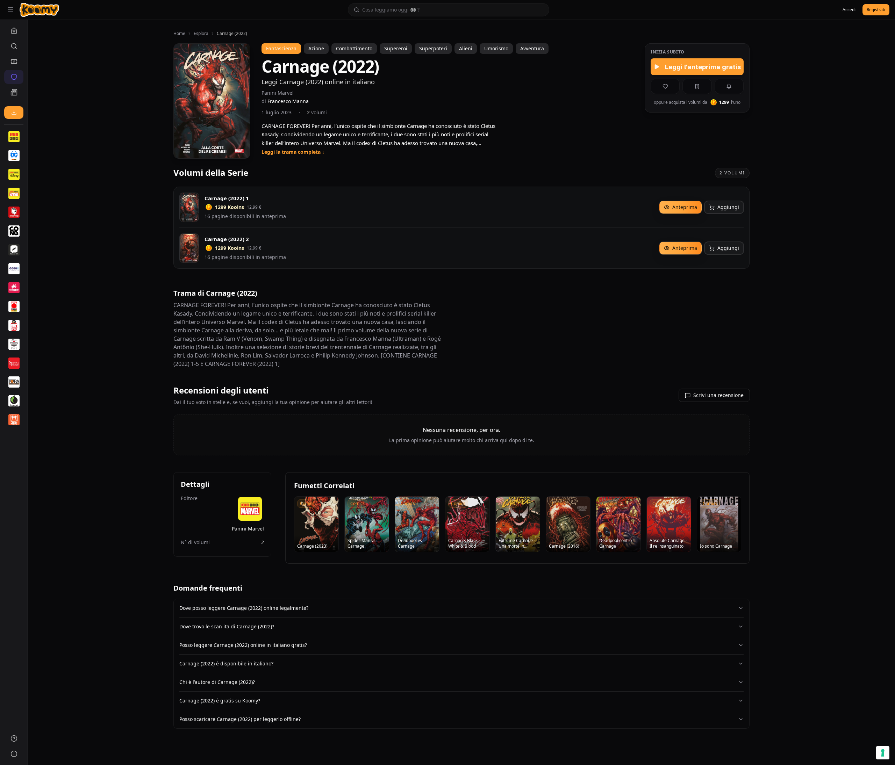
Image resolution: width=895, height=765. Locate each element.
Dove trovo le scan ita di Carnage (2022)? (226, 626)
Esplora (201, 33)
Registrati (876, 10)
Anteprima (684, 207)
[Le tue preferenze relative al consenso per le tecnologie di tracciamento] (882, 752)
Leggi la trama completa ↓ (293, 152)
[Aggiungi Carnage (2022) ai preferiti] (665, 86)
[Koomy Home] (39, 10)
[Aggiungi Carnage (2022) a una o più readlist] (696, 86)
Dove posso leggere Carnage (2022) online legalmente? (243, 608)
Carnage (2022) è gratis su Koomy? (219, 700)
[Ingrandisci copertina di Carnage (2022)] (211, 101)
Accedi (849, 10)
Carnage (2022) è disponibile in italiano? (226, 663)
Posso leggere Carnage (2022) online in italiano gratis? (243, 645)
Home (179, 33)
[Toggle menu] (10, 9)
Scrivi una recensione (718, 395)
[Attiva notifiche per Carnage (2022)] (729, 86)
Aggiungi (728, 207)
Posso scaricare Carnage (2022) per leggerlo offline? (240, 719)
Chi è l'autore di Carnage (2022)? (217, 682)
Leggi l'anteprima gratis (703, 67)
